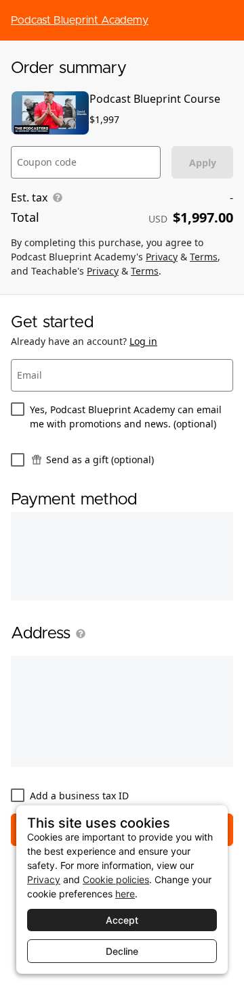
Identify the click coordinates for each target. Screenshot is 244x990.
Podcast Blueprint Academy (79, 20)
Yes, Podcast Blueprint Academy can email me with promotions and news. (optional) (126, 416)
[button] (77, 633)
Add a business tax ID (79, 795)
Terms (204, 256)
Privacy (162, 256)
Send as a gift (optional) (100, 459)
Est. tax (29, 197)
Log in (143, 341)
